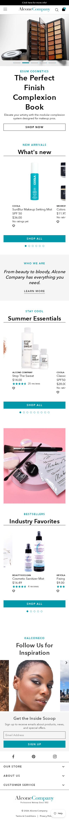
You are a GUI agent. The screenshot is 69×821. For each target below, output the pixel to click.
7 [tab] (41, 412)
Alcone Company (39, 810)
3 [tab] (34, 62)
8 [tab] (45, 412)
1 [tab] (16, 62)
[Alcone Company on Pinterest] (33, 756)
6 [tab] (43, 246)
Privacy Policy (46, 816)
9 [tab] (49, 412)
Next (66, 662)
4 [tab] (43, 62)
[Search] (56, 9)
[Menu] (5, 9)
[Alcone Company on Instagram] (55, 756)
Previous (2, 662)
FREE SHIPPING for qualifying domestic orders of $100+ (34, 2)
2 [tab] (25, 62)
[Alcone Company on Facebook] (13, 756)
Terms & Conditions (26, 816)
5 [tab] (52, 62)
